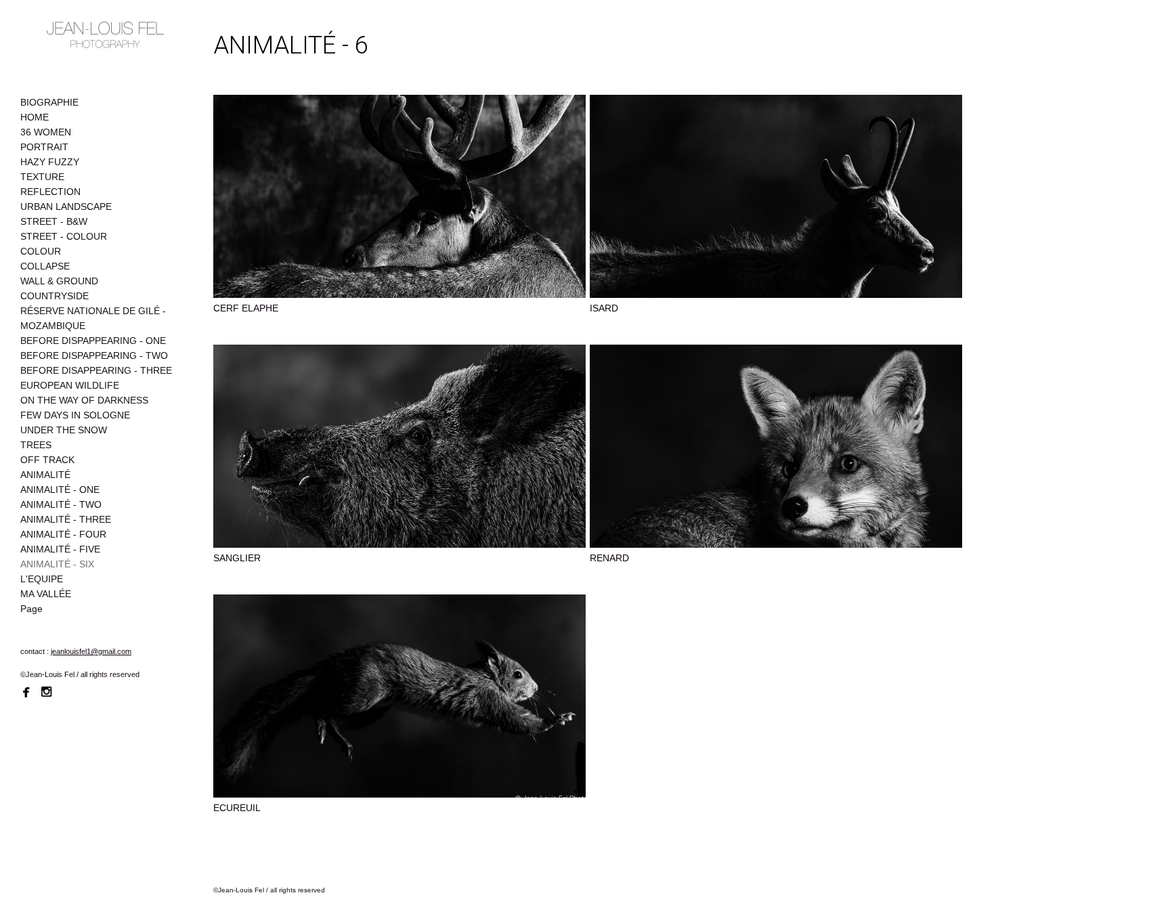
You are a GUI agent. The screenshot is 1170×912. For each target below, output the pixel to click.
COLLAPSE (45, 266)
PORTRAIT (44, 147)
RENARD (609, 557)
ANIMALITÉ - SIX (57, 564)
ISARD (604, 308)
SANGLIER (237, 557)
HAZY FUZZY (49, 161)
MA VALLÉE (45, 593)
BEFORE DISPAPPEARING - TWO (94, 355)
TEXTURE (42, 176)
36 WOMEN (45, 132)
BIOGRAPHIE (49, 102)
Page (31, 608)
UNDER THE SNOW (63, 430)
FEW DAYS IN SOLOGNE (75, 415)
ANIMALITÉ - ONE (60, 489)
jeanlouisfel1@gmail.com (91, 651)
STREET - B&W (53, 221)
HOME (34, 117)
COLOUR (40, 251)
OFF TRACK (47, 459)
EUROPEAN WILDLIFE (69, 385)
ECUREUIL (237, 807)
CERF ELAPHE (245, 308)
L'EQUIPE (41, 578)
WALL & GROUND (59, 281)
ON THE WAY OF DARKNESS (84, 400)
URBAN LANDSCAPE (66, 206)
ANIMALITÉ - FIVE (60, 549)
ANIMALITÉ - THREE (65, 519)
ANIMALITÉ (45, 474)
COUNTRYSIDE (54, 295)
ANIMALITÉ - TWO (61, 504)
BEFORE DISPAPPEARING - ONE (93, 340)
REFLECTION (50, 191)
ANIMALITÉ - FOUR (63, 534)
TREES (35, 444)
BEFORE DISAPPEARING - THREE (96, 370)
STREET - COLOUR (63, 236)
